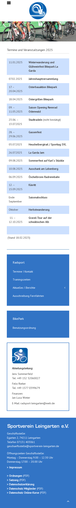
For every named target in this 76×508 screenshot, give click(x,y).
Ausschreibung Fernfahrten (28, 296)
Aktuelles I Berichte (24, 287)
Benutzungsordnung (24, 328)
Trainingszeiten (21, 279)
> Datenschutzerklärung (20, 484)
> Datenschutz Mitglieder (21, 488)
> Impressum (14, 467)
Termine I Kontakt (23, 271)
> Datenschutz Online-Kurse (23, 492)
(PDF (25, 475)
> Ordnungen (15, 475)
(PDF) (22, 480)
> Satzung (13, 480)
